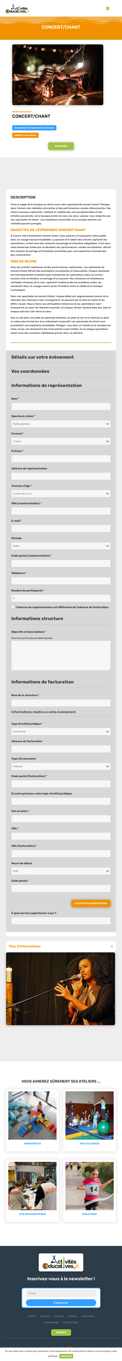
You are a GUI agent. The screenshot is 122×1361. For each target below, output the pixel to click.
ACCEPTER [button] (66, 1356)
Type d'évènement (23, 758)
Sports (32, 1316)
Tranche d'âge (21, 486)
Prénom (17, 451)
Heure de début (21, 863)
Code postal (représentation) (31, 555)
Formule (17, 433)
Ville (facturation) (24, 846)
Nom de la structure (25, 695)
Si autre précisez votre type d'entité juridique (41, 793)
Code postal (20, 880)
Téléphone (19, 573)
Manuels (45, 1316)
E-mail (16, 520)
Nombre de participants (27, 590)
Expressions (51, 1322)
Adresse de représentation (29, 468)
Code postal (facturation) (29, 776)
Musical (73, 1316)
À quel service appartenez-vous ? (33, 913)
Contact (61, 1332)
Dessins (59, 1316)
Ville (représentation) (26, 503)
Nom (15, 398)
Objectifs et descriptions (28, 631)
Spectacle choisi (23, 416)
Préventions (70, 1322)
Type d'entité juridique (27, 723)
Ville (15, 828)
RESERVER (61, 146)
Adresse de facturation (26, 741)
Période (16, 538)
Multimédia (88, 1316)
